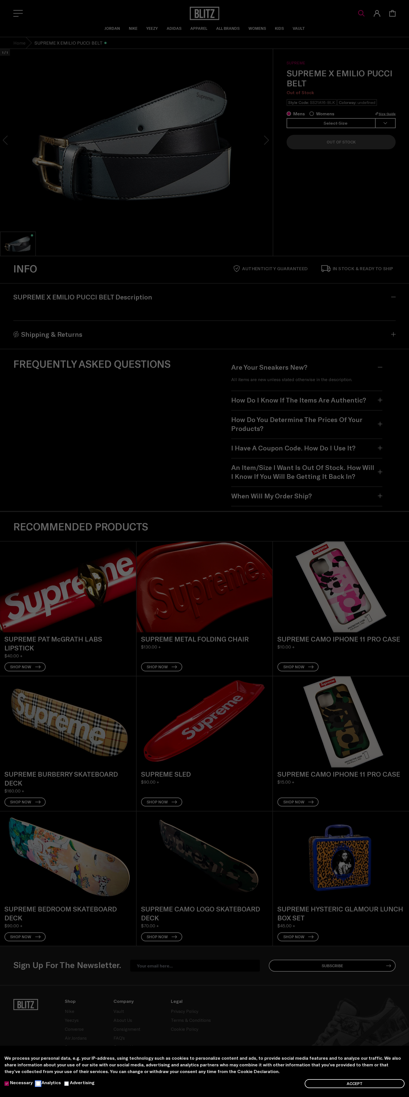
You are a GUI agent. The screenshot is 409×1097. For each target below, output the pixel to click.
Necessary (21, 1082)
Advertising (82, 1082)
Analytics (51, 1082)
